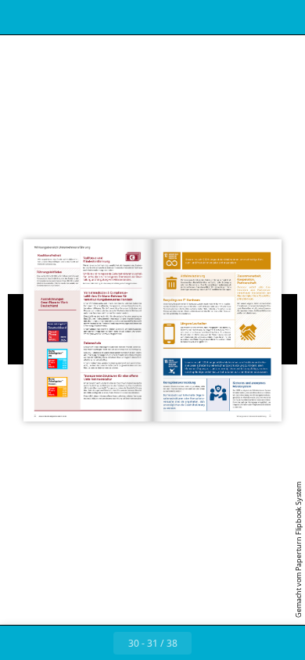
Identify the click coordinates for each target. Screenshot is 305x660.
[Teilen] (248, 17)
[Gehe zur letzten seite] (243, 643)
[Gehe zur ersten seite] (62, 643)
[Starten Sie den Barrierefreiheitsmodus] (91, 17)
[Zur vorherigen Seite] (96, 643)
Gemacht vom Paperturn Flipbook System (298, 550)
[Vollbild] (283, 17)
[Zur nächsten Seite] (209, 643)
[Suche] (56, 17)
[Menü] (22, 17)
